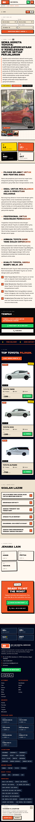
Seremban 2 (13, 752)
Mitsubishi (4, 711)
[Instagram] (7, 675)
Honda (3, 702)
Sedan (20, 685)
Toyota (3, 709)
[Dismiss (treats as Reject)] (31, 807)
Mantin (15, 758)
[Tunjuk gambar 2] (9, 133)
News (2, 689)
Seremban (5, 752)
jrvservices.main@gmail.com (10, 663)
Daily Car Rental (7, 781)
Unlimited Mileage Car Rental (11, 790)
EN (31, 11)
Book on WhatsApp (12, 669)
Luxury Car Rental (8, 802)
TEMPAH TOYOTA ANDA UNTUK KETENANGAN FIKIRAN (13, 319)
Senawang (5, 755)
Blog (2, 692)
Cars (2, 685)
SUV (19, 687)
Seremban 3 (23, 752)
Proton (3, 707)
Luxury (20, 692)
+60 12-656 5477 (7, 661)
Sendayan (5, 761)
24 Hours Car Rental (23, 784)
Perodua (3, 705)
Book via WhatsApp (17, 602)
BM (28, 11)
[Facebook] (3, 675)
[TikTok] (11, 675)
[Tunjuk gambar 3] (15, 133)
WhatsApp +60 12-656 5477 (18, 325)
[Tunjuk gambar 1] (4, 133)
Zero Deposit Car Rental (10, 787)
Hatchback (21, 683)
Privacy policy (17, 814)
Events (3, 687)
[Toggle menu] (32, 2)
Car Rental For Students (24, 802)
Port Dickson (20, 755)
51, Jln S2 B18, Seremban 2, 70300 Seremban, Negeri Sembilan (17, 657)
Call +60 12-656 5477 (18, 608)
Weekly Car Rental (21, 781)
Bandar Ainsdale (15, 761)
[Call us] (28, 2)
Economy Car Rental (26, 799)
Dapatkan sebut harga (16, 31)
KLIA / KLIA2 (6, 758)
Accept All (7, 817)
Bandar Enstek (27, 761)
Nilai (12, 755)
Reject (17, 817)
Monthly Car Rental (8, 784)
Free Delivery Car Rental (10, 793)
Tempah (28, 396)
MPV (19, 689)
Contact (3, 696)
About (3, 694)
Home (4, 12)
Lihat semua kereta (10, 358)
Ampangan (22, 758)
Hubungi (18, 330)
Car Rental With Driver (9, 799)
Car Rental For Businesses (10, 796)
